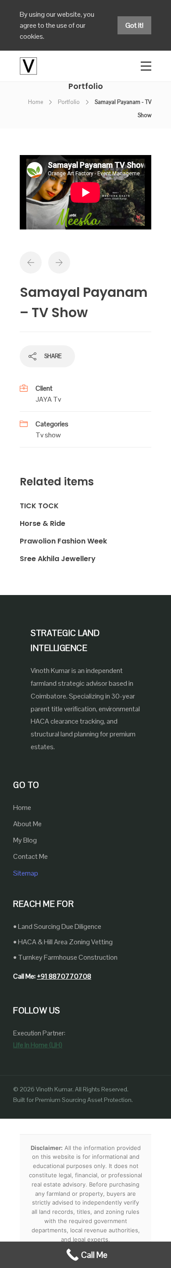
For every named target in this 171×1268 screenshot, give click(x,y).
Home (35, 102)
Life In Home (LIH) (37, 1045)
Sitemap (25, 873)
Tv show (48, 435)
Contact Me (30, 856)
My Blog (25, 840)
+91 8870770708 (64, 976)
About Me (27, 823)
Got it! (134, 25)
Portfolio (69, 102)
